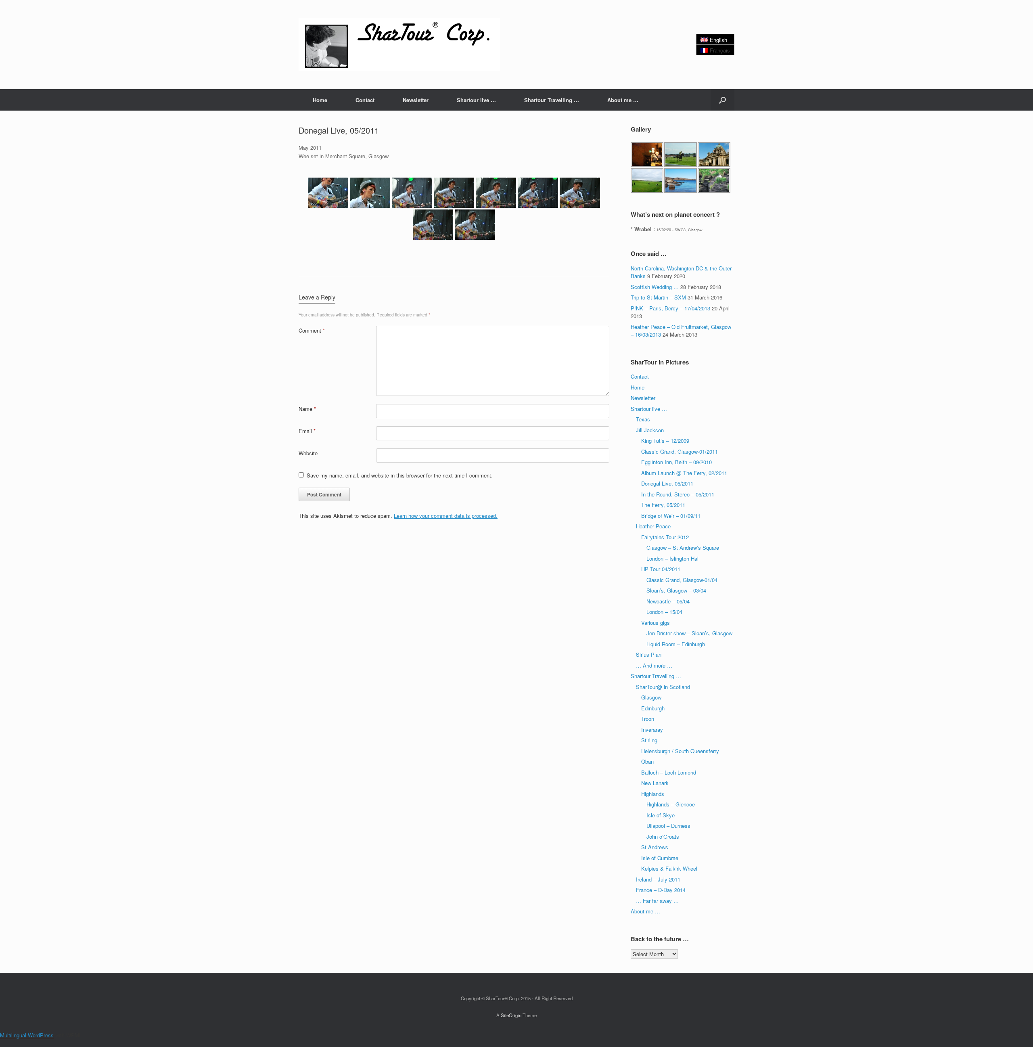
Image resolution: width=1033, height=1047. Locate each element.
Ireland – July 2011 (658, 879)
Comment (312, 330)
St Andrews (654, 847)
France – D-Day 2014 (661, 890)
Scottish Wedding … (655, 287)
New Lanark (655, 783)
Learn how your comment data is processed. (446, 515)
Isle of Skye (660, 815)
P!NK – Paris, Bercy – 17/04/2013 (670, 308)
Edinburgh (653, 708)
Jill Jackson (650, 430)
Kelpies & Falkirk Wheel (669, 868)
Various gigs (655, 622)
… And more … (654, 665)
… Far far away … (657, 901)
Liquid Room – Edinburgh (675, 644)
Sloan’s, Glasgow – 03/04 (676, 590)
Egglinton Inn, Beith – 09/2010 (676, 462)
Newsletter (416, 100)
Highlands (652, 794)
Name (307, 409)
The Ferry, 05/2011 (663, 505)
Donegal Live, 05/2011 (667, 483)
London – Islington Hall (673, 558)
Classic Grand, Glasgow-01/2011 (679, 451)
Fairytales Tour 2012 (665, 537)
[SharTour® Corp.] (399, 44)
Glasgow (651, 697)
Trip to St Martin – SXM (658, 297)
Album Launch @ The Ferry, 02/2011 (684, 473)
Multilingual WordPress (27, 1035)
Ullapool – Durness (668, 825)
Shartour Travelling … (551, 100)
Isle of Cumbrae (659, 858)
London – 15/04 (664, 612)
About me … (622, 100)
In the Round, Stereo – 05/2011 (677, 494)
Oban (647, 761)
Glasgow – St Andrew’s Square (682, 547)
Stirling (649, 740)
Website (308, 453)
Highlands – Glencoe (670, 804)
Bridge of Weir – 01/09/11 (671, 515)
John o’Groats (662, 836)
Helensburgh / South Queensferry (680, 751)
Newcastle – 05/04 (668, 601)
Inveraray (652, 729)
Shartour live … (476, 100)
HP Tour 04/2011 (660, 569)
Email (307, 431)
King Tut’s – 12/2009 (665, 440)
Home (320, 100)
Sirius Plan (648, 654)
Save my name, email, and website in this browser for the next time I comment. (400, 475)
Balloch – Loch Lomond (668, 772)
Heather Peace (653, 526)
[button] (722, 100)
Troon (647, 718)
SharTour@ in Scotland (663, 687)
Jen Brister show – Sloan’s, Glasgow (689, 633)
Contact (364, 100)
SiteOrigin (511, 1015)
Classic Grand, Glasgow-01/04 (681, 580)
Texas (643, 419)
